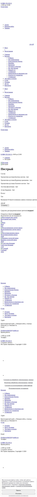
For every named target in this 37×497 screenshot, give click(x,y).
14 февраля (11, 72)
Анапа (7, 25)
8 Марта (11, 58)
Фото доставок (9, 313)
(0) (31, 44)
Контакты (8, 85)
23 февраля (11, 77)
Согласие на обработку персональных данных (18, 380)
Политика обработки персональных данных (18, 382)
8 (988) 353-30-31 (6, 3)
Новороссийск (9, 26)
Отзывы (7, 82)
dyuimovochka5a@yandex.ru (9, 330)
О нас (6, 80)
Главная (7, 54)
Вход (6, 48)
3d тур (7, 84)
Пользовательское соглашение (18, 388)
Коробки (11, 63)
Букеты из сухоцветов (15, 75)
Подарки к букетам (14, 66)
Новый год (11, 70)
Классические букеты (15, 61)
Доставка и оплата (11, 78)
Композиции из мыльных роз (17, 73)
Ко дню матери (13, 68)
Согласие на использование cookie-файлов (18, 385)
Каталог (7, 56)
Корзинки (11, 65)
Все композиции (13, 59)
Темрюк (7, 28)
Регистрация (9, 51)
